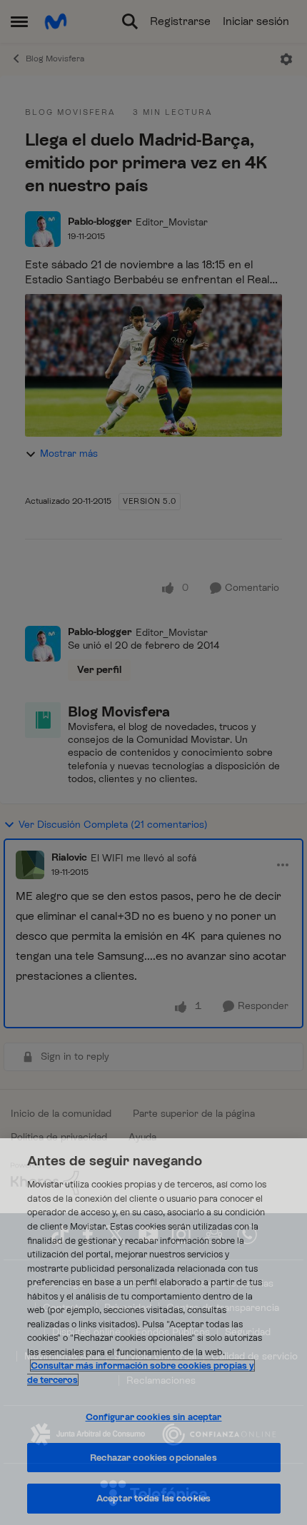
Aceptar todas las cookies (153, 1498)
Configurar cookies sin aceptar (154, 1417)
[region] (153, 1331)
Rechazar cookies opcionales (153, 1457)
